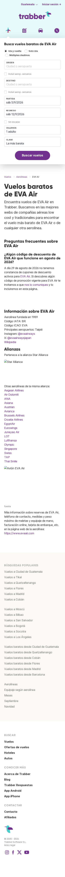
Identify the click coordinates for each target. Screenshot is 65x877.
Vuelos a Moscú (14, 609)
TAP (7, 457)
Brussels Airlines (14, 415)
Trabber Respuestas (18, 785)
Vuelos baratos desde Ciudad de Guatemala (31, 646)
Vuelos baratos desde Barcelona (24, 674)
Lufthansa (10, 440)
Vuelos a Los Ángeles (17, 637)
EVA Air (25, 276)
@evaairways (26, 333)
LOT (7, 436)
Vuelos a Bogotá (14, 626)
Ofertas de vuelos (16, 747)
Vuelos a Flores (14, 588)
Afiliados (10, 817)
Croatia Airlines (13, 419)
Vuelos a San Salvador (18, 620)
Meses (8, 695)
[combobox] (32, 65)
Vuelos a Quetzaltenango (20, 582)
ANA (7, 398)
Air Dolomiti (11, 394)
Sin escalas (14, 122)
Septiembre (11, 701)
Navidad (9, 706)
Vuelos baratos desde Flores (22, 663)
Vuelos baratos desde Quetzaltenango (28, 652)
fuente (7, 506)
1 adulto (11, 131)
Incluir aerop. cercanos (19, 74)
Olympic (9, 444)
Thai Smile (10, 461)
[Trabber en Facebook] (13, 854)
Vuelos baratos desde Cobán (22, 658)
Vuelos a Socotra (15, 631)
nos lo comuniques (36, 284)
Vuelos (9, 741)
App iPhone (12, 796)
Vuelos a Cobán (14, 599)
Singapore (10, 448)
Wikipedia (10, 342)
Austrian (9, 407)
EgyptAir (9, 423)
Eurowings (10, 428)
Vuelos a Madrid (14, 594)
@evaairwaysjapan (19, 338)
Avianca (9, 411)
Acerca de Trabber (17, 774)
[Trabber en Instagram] (7, 854)
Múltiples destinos (19, 55)
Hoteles (9, 752)
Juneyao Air (11, 432)
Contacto (10, 811)
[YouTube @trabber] (26, 854)
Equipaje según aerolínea (19, 690)
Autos (8, 758)
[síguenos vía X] (19, 854)
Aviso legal (9, 845)
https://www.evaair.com (19, 533)
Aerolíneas (11, 684)
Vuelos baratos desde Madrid (22, 669)
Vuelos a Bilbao (14, 614)
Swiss (8, 453)
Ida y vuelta (14, 51)
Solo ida (33, 51)
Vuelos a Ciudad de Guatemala (23, 571)
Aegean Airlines (14, 390)
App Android (12, 790)
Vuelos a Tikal (13, 577)
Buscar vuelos (32, 155)
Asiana (8, 403)
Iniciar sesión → (51, 4)
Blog (7, 779)
